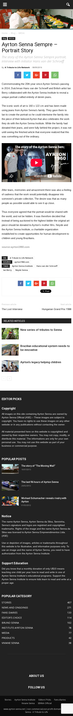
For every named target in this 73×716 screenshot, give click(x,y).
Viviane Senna (28, 703)
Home (5, 33)
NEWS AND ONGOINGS (15, 607)
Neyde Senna (21, 270)
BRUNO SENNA (10, 622)
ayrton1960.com (21, 262)
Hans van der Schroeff (46, 266)
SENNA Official (45, 703)
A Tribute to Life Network (17, 67)
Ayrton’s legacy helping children (40, 362)
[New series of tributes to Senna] (10, 334)
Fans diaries (60, 699)
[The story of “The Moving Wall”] (10, 469)
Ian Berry (7, 270)
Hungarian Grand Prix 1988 (56, 309)
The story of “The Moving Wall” (38, 465)
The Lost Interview (12, 309)
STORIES (6, 602)
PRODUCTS (8, 637)
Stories (8, 699)
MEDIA (11, 38)
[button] (68, 4)
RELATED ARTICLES (14, 321)
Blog (4, 38)
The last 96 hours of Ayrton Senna (40, 482)
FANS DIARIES (9, 612)
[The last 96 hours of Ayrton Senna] (10, 485)
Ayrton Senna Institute (22, 266)
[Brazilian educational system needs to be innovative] (10, 350)
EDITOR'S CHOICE (12, 617)
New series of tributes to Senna (41, 329)
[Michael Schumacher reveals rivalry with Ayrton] (10, 501)
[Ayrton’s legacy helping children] (10, 366)
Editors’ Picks (45, 699)
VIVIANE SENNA (10, 643)
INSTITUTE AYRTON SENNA (17, 627)
